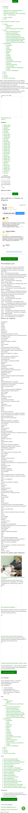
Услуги (5, 30)
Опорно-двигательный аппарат (13, 61)
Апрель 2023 (7, 141)
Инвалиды (8, 57)
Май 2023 (6, 140)
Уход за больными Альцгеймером (12, 760)
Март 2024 (6, 132)
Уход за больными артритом (13, 34)
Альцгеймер (9, 45)
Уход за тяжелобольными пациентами (15, 42)
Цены (5, 72)
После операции (10, 66)
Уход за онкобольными (9, 774)
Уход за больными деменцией (11, 759)
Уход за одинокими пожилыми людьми (15, 39)
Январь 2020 (7, 156)
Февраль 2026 (7, 125)
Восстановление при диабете (8, 607)
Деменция (8, 51)
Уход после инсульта (9, 765)
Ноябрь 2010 (7, 170)
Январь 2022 (7, 147)
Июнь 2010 (6, 171)
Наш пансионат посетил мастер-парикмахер (11, 636)
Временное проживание (12, 33)
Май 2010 (6, 173)
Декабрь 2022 (7, 143)
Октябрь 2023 (7, 137)
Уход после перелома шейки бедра (12, 771)
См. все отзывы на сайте (9, 258)
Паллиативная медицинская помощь (15, 37)
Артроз (8, 48)
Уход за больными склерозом (11, 783)
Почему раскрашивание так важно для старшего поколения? (13, 577)
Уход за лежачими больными (13, 31)
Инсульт (8, 54)
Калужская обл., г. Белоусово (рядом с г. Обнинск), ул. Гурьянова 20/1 (13, 11)
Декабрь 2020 (7, 152)
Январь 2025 (7, 129)
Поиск (5, 19)
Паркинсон (8, 63)
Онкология (8, 58)
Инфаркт (8, 55)
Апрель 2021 (7, 150)
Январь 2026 (7, 126)
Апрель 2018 (7, 167)
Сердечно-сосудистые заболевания (14, 67)
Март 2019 (6, 164)
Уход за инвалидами (8, 766)
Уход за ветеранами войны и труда (14, 40)
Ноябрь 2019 (7, 159)
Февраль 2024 (7, 134)
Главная (6, 24)
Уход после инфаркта (9, 772)
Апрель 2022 (7, 144)
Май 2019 (6, 162)
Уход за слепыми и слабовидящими (12, 768)
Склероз (8, 69)
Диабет (8, 52)
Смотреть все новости (9, 672)
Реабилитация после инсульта (6, 118)
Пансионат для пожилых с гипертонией (13, 784)
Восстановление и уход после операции (13, 769)
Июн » (3, 187)
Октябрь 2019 (7, 161)
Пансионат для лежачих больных (12, 763)
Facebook (6, 8)
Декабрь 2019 (7, 158)
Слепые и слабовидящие (12, 70)
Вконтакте (6, 6)
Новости (8, 27)
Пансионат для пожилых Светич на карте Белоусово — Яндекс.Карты (14, 254)
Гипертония (9, 49)
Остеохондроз (9, 60)
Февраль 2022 (7, 146)
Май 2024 (6, 131)
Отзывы (5, 75)
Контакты (6, 76)
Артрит (8, 46)
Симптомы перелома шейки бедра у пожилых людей (14, 663)
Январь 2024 (7, 135)
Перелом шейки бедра (11, 64)
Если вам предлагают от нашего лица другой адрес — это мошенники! (14, 14)
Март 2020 (6, 155)
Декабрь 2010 (7, 168)
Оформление (9, 25)
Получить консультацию (9, 78)
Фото (5, 73)
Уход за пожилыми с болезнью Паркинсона (14, 762)
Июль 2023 (6, 138)
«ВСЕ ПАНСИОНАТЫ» (12, 809)
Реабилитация (7, 43)
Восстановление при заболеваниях (14, 28)
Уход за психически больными (13, 36)
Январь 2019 (7, 165)
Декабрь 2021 (7, 149)
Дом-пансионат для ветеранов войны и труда (15, 787)
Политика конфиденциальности (8, 807)
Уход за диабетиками (9, 778)
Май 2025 (6, 128)
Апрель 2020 (7, 153)
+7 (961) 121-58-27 (4, 812)
